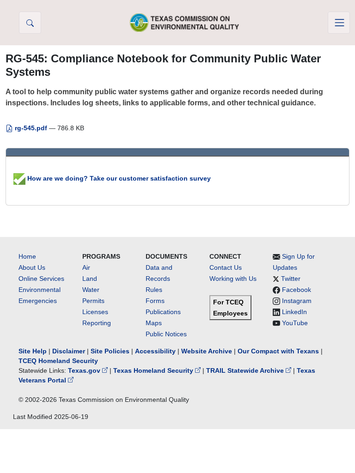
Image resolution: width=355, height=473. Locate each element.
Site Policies (110, 351)
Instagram (297, 300)
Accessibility (156, 351)
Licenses (95, 311)
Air (86, 267)
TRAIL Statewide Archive (246, 370)
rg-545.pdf (31, 128)
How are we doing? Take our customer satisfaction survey (118, 178)
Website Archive (206, 351)
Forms (155, 300)
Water (90, 289)
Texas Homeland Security (154, 370)
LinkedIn (294, 311)
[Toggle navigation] (339, 23)
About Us (31, 267)
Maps (154, 323)
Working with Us (233, 278)
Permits (93, 300)
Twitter (290, 278)
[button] (30, 23)
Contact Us (225, 267)
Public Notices (166, 334)
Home (27, 256)
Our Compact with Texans (278, 351)
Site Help (32, 351)
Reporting (96, 323)
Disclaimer (68, 351)
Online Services (41, 278)
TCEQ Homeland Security (58, 360)
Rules (154, 289)
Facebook (296, 289)
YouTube (295, 323)
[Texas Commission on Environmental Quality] (184, 22)
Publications (163, 311)
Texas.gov (85, 370)
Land (89, 278)
